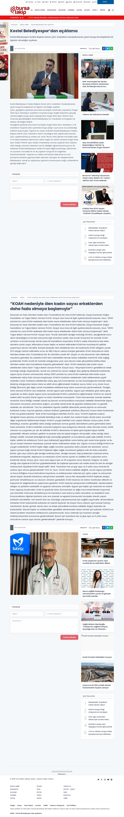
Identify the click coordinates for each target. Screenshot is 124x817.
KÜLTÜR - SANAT (25, 772)
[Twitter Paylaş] (107, 48)
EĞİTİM (102, 10)
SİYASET (87, 10)
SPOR (94, 10)
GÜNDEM (71, 10)
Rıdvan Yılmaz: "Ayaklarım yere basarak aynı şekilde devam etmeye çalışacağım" (70, 17)
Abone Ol (83, 48)
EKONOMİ (62, 10)
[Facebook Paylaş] (104, 48)
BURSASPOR (51, 10)
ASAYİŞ (79, 10)
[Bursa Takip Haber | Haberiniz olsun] (20, 10)
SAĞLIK (22, 297)
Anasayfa (14, 25)
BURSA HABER (40, 10)
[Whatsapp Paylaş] (111, 48)
